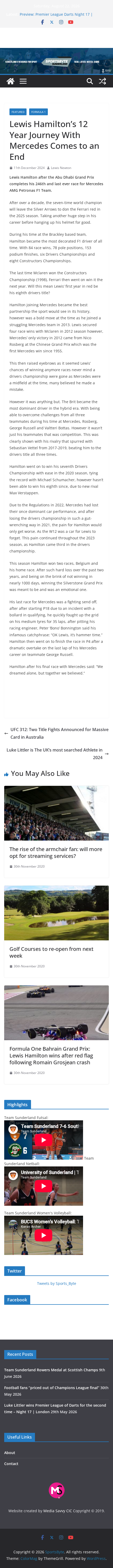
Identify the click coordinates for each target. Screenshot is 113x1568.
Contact (11, 1463)
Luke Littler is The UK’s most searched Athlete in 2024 (54, 753)
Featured (18, 112)
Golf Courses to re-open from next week (51, 952)
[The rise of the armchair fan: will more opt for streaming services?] (56, 789)
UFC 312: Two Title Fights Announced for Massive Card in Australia (60, 733)
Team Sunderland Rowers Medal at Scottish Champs (51, 1369)
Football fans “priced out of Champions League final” (51, 1387)
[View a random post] (102, 81)
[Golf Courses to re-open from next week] (56, 889)
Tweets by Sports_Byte (56, 1283)
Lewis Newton (61, 168)
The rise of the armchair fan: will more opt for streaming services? (55, 852)
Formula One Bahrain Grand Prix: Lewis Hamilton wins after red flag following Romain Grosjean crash (51, 1055)
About (9, 1452)
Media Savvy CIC (57, 1510)
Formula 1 (38, 112)
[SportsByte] (10, 81)
